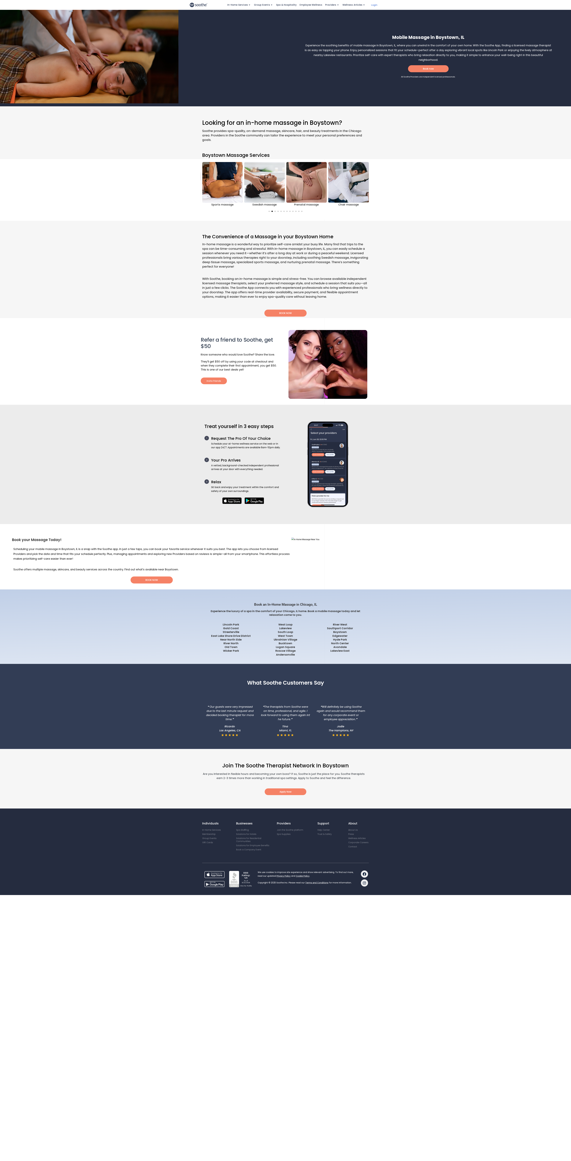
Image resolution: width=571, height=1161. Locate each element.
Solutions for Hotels (246, 825)
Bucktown (285, 643)
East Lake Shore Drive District (231, 636)
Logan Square (285, 647)
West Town (285, 636)
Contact (352, 838)
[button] (269, 211)
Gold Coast (231, 628)
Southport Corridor (340, 628)
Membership (209, 825)
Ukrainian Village (285, 639)
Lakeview (285, 628)
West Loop (285, 624)
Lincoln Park (231, 624)
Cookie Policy (302, 867)
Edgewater (340, 636)
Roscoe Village (285, 651)
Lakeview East (340, 651)
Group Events (209, 830)
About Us (353, 821)
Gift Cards (207, 834)
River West (340, 624)
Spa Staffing (242, 821)
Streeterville (231, 632)
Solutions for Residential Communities (248, 832)
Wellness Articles (352, 4)
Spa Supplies (284, 825)
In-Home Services (211, 821)
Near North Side (231, 639)
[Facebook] (364, 865)
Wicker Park (231, 651)
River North (231, 643)
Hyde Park (340, 639)
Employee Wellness (311, 4)
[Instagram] (364, 874)
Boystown (340, 632)
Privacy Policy (284, 867)
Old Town (231, 647)
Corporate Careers (358, 834)
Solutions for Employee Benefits (252, 837)
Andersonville (285, 654)
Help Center (323, 821)
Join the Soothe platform (290, 821)
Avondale (340, 647)
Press (351, 825)
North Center (340, 643)
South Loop (285, 632)
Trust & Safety (324, 825)
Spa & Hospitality (286, 4)
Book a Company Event (248, 841)
